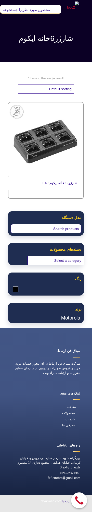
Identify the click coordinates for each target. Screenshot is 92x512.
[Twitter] (40, 509)
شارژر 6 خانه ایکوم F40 (60, 183)
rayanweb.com (51, 501)
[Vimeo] (29, 509)
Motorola (70, 318)
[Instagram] (18, 509)
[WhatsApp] (63, 509)
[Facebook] (52, 509)
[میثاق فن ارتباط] (73, 7)
